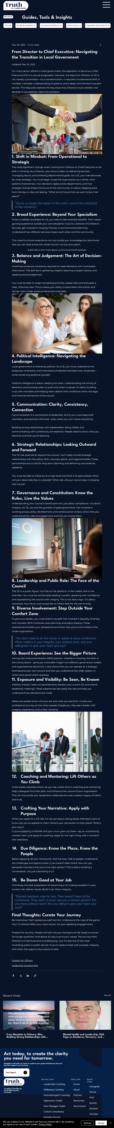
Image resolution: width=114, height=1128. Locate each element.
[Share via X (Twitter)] (20, 975)
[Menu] (106, 4)
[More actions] (100, 45)
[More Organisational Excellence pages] (108, 25)
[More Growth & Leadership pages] (34, 25)
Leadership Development (25, 965)
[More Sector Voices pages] (80, 25)
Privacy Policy (45, 1124)
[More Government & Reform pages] (61, 25)
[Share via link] (35, 975)
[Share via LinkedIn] (27, 975)
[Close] (110, 1123)
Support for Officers (22, 960)
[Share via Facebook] (13, 975)
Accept (101, 1122)
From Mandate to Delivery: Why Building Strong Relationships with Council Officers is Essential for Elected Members (26, 1035)
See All (107, 995)
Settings (87, 1122)
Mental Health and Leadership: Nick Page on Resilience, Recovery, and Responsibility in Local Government (83, 1035)
